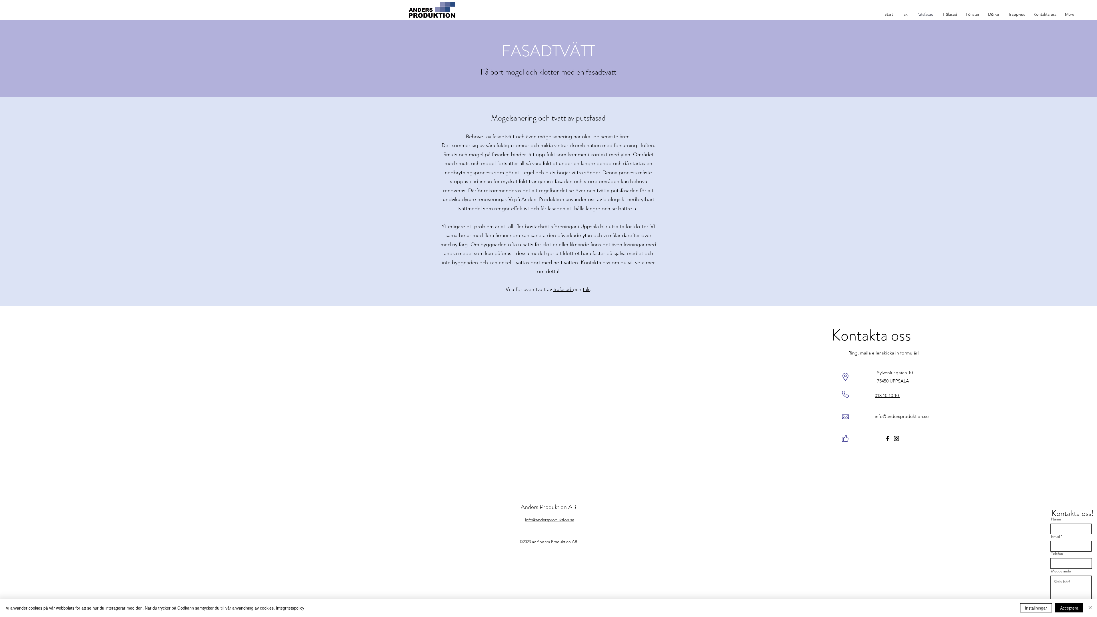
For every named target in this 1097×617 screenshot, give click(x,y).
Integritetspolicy (290, 608)
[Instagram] (896, 438)
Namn (1056, 519)
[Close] (1090, 607)
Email (1055, 536)
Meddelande (1061, 571)
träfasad (563, 289)
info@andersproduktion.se (902, 416)
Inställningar (1036, 608)
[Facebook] (887, 438)
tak (586, 289)
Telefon (1057, 554)
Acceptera (1069, 608)
